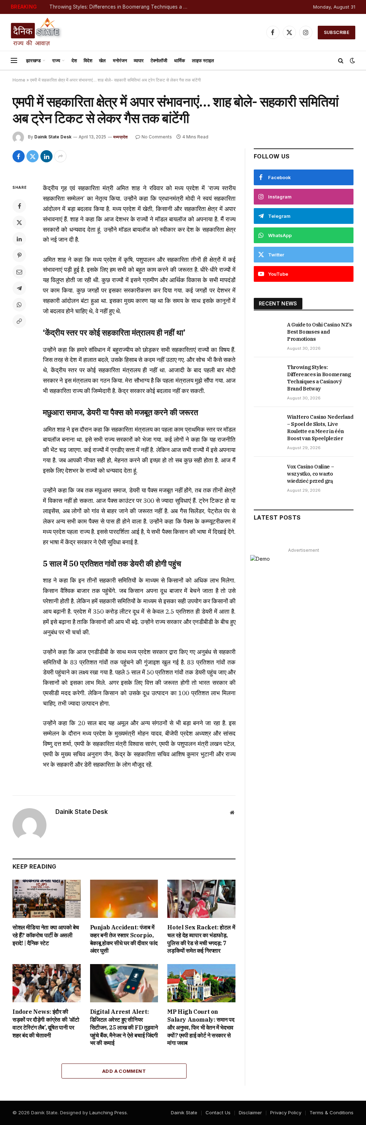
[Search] (341, 61)
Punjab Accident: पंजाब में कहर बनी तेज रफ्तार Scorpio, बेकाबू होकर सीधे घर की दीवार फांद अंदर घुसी (124, 939)
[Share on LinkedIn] (46, 156)
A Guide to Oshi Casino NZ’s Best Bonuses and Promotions (319, 331)
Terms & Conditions (331, 1112)
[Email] (19, 272)
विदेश (88, 60)
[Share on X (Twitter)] (32, 156)
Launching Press (108, 1112)
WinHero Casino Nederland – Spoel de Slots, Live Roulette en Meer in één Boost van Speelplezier (320, 428)
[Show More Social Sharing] (60, 156)
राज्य (56, 60)
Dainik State (184, 1112)
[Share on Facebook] (19, 156)
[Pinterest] (19, 255)
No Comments (157, 136)
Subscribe (336, 32)
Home (19, 80)
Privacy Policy (285, 1112)
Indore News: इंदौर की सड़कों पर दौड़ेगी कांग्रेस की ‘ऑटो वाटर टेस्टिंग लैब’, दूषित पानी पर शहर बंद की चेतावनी (46, 1023)
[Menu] (14, 61)
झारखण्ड (33, 60)
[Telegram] (19, 288)
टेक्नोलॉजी (158, 60)
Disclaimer (250, 1112)
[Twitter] (19, 222)
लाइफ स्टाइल (203, 60)
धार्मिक (179, 60)
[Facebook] (19, 206)
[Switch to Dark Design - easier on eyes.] (351, 60)
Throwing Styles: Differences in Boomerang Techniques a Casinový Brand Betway (120, 7)
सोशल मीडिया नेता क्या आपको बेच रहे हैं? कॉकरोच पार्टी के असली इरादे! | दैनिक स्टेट (46, 935)
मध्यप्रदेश (120, 136)
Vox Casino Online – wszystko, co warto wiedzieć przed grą (310, 473)
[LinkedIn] (19, 239)
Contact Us (218, 1112)
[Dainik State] (37, 32)
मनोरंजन (120, 60)
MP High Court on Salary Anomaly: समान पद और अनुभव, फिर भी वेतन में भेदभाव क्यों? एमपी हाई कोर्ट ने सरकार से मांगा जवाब (200, 1027)
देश (74, 60)
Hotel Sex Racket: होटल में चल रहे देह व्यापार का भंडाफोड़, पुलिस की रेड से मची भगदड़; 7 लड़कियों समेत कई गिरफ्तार (201, 939)
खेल (102, 60)
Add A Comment (124, 1071)
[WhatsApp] (19, 304)
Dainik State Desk (52, 136)
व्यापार (139, 60)
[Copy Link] (19, 321)
